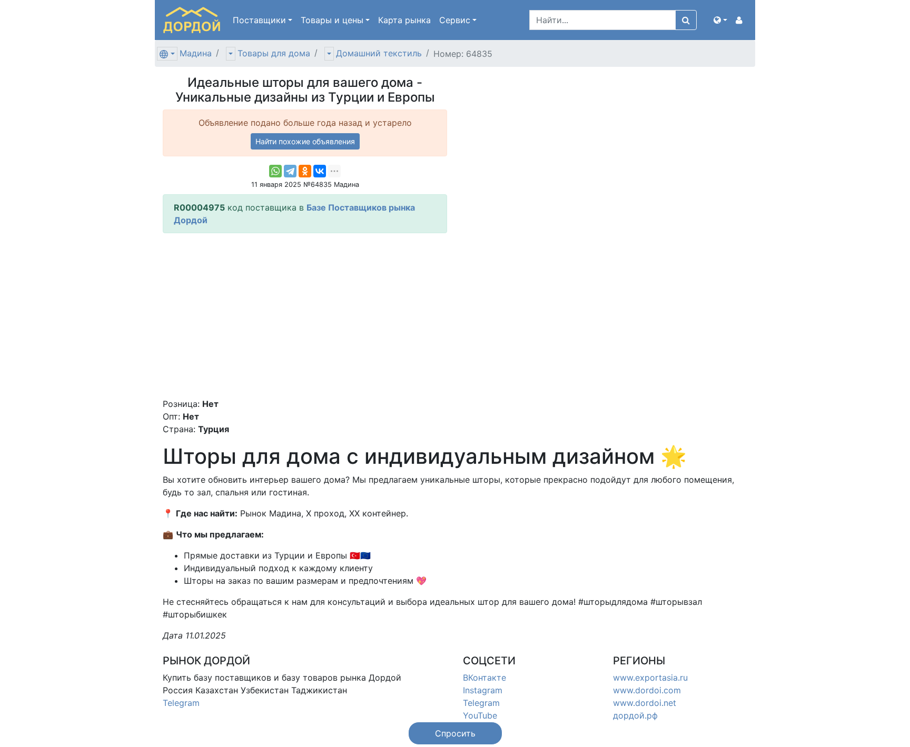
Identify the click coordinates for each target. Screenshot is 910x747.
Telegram (181, 703)
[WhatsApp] (275, 171)
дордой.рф (635, 715)
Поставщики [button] (259, 20)
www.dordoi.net (644, 703)
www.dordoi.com (647, 690)
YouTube (480, 715)
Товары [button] (332, 20)
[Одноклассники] (305, 171)
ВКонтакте (484, 677)
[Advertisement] (305, 315)
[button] (720, 20)
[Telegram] (290, 171)
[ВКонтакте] (319, 171)
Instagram (482, 690)
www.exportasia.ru (650, 677)
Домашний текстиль (379, 53)
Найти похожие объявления (305, 141)
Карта (404, 20)
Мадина (196, 53)
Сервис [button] (454, 20)
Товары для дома (274, 53)
